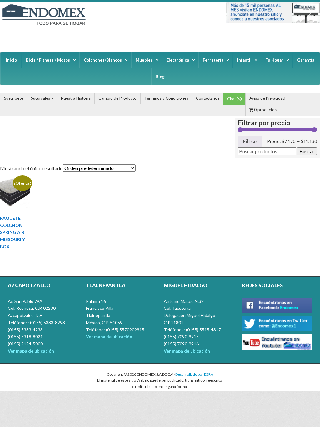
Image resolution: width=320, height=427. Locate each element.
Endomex (47, 25)
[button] (236, 12)
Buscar (306, 151)
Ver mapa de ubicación (109, 336)
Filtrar (250, 141)
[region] (273, 12)
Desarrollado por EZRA (194, 374)
